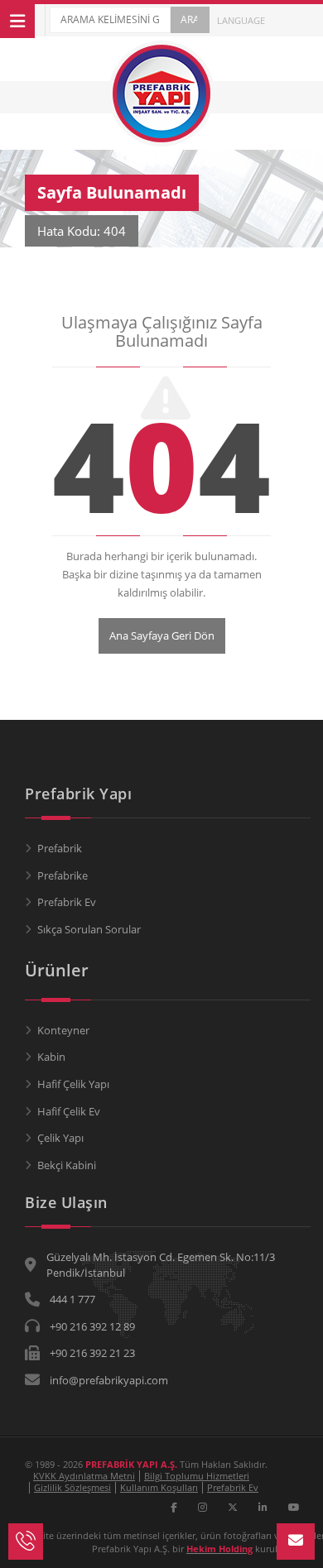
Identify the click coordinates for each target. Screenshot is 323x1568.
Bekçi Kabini (66, 1165)
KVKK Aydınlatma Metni (84, 1476)
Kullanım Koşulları (159, 1487)
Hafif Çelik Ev (68, 1111)
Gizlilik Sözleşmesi (72, 1487)
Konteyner (63, 1030)
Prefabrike (62, 875)
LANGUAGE (240, 20)
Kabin (51, 1056)
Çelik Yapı (60, 1137)
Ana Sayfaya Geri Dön (162, 635)
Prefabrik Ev (66, 901)
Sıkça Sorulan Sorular (89, 929)
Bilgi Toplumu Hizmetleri (196, 1476)
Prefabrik (59, 848)
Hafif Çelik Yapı (73, 1084)
